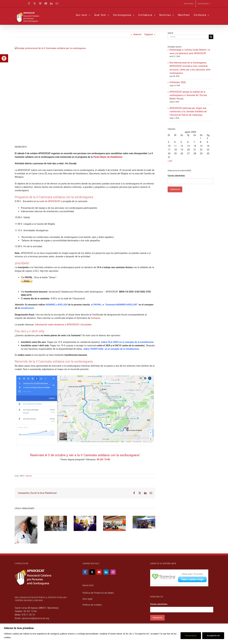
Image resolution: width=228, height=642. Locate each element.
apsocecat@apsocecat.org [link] (35, 618)
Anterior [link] (137, 34)
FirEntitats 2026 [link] (178, 82)
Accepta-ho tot (213, 635)
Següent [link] (148, 34)
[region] (114, 633)
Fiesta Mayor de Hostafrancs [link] (107, 157)
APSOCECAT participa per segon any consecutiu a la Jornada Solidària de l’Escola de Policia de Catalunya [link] (188, 112)
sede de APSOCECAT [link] (49, 201)
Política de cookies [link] (92, 604)
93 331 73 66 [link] (30, 611)
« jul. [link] (170, 161)
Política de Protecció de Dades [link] (98, 593)
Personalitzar (191, 635)
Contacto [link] (95, 318)
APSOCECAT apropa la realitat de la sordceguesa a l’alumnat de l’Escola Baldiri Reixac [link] (188, 95)
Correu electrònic (176, 175)
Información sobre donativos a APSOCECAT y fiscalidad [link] (63, 324)
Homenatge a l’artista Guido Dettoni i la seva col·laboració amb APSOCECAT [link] (190, 51)
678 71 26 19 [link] (28, 614)
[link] (4, 58)
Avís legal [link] (87, 599)
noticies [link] (29, 476)
